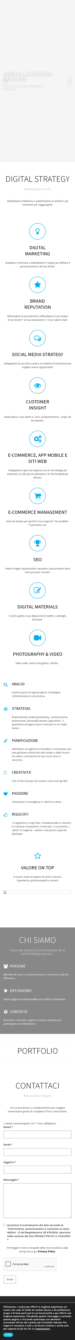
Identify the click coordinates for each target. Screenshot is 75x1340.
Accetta (8, 1335)
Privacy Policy (46, 1251)
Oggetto (9, 1162)
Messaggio (11, 1179)
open (69, 8)
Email (7, 1144)
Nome (8, 1127)
